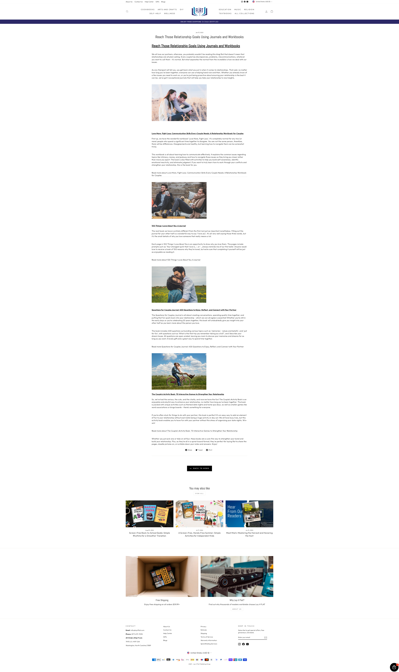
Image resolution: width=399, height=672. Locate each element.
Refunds (204, 630)
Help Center (149, 2)
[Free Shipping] (162, 576)
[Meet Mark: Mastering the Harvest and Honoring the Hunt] (249, 513)
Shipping (204, 633)
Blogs (163, 2)
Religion (249, 9)
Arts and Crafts (167, 9)
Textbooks (225, 13)
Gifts (157, 2)
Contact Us (139, 2)
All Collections (244, 13)
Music (237, 9)
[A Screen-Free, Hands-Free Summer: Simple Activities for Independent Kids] (199, 513)
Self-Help (155, 13)
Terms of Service (207, 637)
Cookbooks (148, 9)
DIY (182, 9)
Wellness (169, 13)
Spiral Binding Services (209, 644)
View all (199, 493)
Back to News (201, 468)
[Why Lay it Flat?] (237, 576)
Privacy (203, 626)
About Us (129, 2)
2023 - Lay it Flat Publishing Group (199, 664)
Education (225, 9)
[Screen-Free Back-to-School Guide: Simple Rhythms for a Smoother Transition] (149, 513)
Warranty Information (209, 640)
